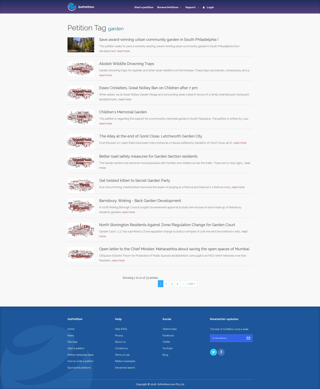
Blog (165, 354)
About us (120, 341)
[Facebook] (221, 352)
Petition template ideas (81, 354)
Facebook (168, 335)
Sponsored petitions (79, 367)
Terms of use (122, 354)
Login (210, 7)
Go (248, 338)
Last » (191, 283)
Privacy (119, 335)
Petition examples (125, 361)
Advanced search (125, 367)
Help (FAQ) (121, 329)
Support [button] (190, 7)
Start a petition (143, 7)
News (71, 335)
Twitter (166, 341)
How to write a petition (81, 361)
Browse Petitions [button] (167, 7)
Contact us (121, 348)
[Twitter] (213, 352)
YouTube (167, 348)
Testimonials (169, 329)
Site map (73, 341)
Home (71, 329)
